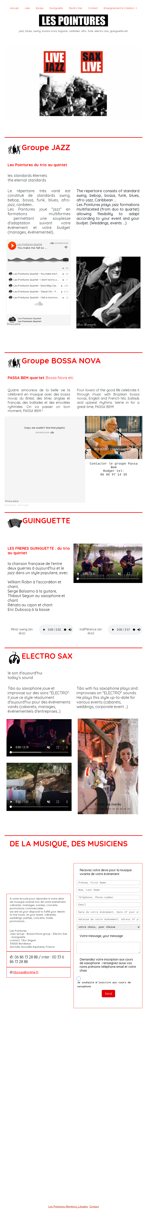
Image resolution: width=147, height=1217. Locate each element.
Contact (93, 8)
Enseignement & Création (119, 8)
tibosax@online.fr (26, 972)
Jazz (27, 8)
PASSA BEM (10, 505)
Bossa (39, 8)
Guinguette (56, 8)
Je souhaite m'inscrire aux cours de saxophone (104, 984)
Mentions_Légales (77, 1206)
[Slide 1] (89, 330)
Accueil (14, 8)
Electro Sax (75, 8)
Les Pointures (57, 1206)
